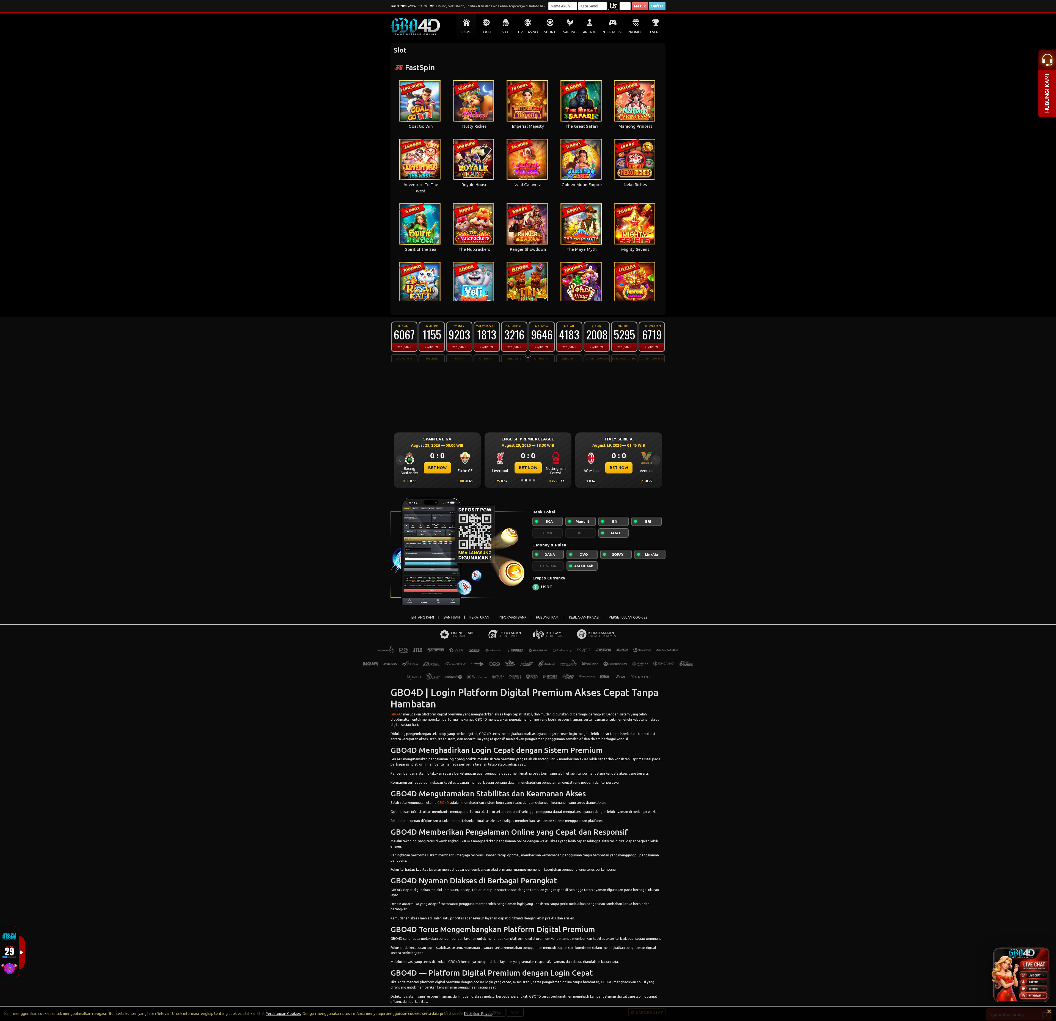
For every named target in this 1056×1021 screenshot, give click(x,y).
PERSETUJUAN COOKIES (628, 617)
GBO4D (396, 714)
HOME (466, 32)
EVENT (655, 32)
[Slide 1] (522, 480)
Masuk (640, 6)
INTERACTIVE (612, 32)
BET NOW (437, 467)
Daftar (657, 6)
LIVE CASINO (528, 32)
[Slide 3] (530, 480)
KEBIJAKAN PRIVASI (584, 617)
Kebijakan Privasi (478, 1013)
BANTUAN (452, 617)
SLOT (506, 32)
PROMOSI (636, 32)
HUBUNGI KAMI (547, 617)
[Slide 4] (534, 480)
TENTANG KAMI (421, 617)
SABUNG (570, 32)
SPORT (550, 32)
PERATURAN (479, 617)
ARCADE (589, 32)
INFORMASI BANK (512, 617)
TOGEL (486, 32)
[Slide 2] (526, 480)
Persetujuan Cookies (283, 1013)
